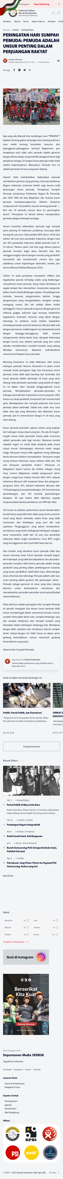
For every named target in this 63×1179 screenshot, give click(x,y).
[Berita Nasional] (30, 843)
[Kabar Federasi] (38, 21)
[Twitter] (28, 1069)
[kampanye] (29, 831)
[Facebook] (7, 1069)
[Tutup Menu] (59, 4)
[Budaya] (21, 831)
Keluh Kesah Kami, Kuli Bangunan (24, 836)
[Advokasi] (7, 21)
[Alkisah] (17, 21)
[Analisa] (22, 819)
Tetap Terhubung (41, 4)
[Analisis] (29, 819)
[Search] (58, 12)
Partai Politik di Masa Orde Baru (23, 804)
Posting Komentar (31, 746)
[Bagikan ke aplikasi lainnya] (30, 70)
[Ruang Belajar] (23, 800)
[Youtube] (37, 1069)
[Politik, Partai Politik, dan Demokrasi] (26, 695)
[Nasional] (51, 21)
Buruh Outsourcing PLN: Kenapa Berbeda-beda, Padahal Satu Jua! (32, 849)
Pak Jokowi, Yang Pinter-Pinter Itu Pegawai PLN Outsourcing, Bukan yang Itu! (31, 864)
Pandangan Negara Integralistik (23, 824)
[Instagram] (18, 1069)
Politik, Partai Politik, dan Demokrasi (22, 712)
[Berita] (26, 21)
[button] (53, 12)
